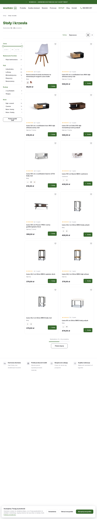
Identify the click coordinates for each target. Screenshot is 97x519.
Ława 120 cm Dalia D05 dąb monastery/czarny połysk (71, 126)
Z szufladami (14, 91)
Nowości (45, 8)
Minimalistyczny (14, 75)
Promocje (53, 8)
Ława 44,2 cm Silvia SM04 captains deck (40, 274)
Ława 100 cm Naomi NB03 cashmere (75, 174)
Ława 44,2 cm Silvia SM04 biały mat (39, 318)
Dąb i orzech (14, 103)
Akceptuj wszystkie (84, 511)
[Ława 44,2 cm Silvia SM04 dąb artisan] (77, 255)
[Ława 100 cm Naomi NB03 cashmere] (77, 154)
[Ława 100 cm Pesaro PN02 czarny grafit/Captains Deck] (41, 205)
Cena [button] (5, 43)
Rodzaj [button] (5, 87)
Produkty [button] (23, 8)
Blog (68, 8)
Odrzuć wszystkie (67, 511)
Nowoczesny (14, 81)
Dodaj (53, 86)
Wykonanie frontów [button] (10, 56)
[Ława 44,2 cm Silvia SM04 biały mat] (41, 301)
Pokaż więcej (59, 346)
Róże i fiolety (14, 112)
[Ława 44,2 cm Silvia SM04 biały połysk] (77, 205)
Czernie (14, 106)
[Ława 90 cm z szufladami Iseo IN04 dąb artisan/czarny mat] (77, 55)
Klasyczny (14, 78)
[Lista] (92, 35)
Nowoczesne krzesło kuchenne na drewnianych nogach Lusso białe (38, 75)
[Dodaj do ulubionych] (55, 44)
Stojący (14, 94)
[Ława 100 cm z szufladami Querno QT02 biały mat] (41, 154)
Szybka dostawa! (34, 8)
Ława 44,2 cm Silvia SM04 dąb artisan (75, 274)
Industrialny (14, 69)
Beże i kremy (14, 109)
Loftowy (14, 72)
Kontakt (74, 8)
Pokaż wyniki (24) (12, 119)
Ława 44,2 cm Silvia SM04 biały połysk (76, 225)
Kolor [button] (5, 99)
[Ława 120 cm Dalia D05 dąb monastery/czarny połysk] (77, 106)
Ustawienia (52, 511)
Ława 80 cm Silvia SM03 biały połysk (75, 320)
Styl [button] (4, 65)
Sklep (4, 15)
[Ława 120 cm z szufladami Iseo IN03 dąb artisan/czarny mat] (41, 106)
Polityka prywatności (10, 515)
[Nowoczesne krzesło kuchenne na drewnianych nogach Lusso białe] (41, 55)
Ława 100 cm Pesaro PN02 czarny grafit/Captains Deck (38, 226)
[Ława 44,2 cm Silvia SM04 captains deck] (41, 255)
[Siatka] (88, 35)
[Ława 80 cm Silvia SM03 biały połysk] (77, 301)
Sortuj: (65, 35)
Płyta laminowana (14, 59)
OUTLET (61, 8)
